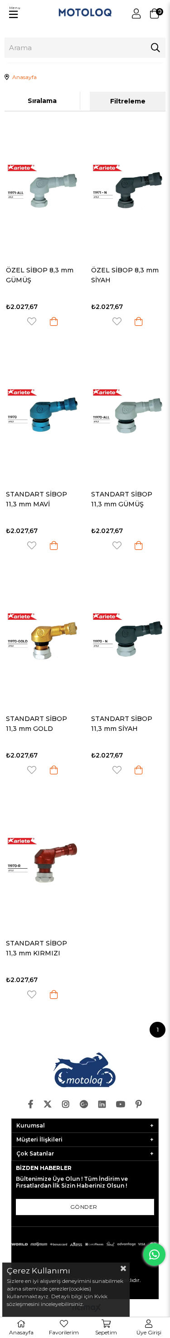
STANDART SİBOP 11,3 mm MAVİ (36, 499)
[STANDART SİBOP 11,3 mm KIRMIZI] (42, 861)
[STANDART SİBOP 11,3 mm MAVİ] (42, 412)
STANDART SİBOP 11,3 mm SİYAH (121, 724)
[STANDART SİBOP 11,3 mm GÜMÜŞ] (127, 412)
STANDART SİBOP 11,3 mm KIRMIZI (36, 948)
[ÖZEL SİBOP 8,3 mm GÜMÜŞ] (42, 188)
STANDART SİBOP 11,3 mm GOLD (36, 724)
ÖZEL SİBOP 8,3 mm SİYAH (125, 275)
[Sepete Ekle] (54, 321)
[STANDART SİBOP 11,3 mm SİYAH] (127, 636)
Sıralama (42, 101)
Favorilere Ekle (31, 321)
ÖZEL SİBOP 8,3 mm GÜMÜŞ (39, 275)
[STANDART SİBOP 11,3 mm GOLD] (42, 636)
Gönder (83, 1206)
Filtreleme (128, 101)
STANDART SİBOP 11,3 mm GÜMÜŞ (121, 499)
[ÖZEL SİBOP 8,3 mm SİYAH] (127, 188)
